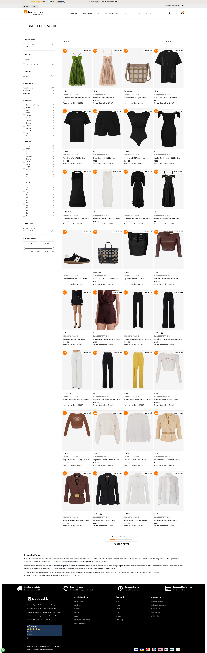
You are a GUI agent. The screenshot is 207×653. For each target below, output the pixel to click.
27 (27, 190)
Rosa (27, 174)
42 (27, 213)
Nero (27, 172)
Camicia (28, 115)
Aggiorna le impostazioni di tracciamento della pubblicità (40, 649)
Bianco (28, 151)
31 (27, 200)
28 (27, 192)
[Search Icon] (169, 13)
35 (27, 205)
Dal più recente (167, 41)
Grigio (28, 167)
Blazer (28, 107)
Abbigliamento (28, 88)
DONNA (26, 6)
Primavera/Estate (29, 231)
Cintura (28, 123)
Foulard (28, 131)
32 (27, 203)
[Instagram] (31, 638)
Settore (28, 71)
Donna (25, 76)
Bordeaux (29, 156)
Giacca (28, 133)
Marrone (29, 169)
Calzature (26, 93)
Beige (28, 149)
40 (27, 210)
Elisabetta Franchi (32, 64)
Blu (27, 154)
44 (27, 215)
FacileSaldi (57, 575)
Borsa (28, 113)
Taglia (27, 182)
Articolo (28, 100)
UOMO (34, 6)
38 (27, 208)
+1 (131, 152)
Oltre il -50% (30, 47)
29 (27, 195)
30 (27, 197)
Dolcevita (29, 128)
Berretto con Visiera (32, 105)
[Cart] (182, 14)
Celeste (28, 159)
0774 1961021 (180, 5)
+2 (70, 152)
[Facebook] (27, 638)
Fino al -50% (30, 44)
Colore (28, 141)
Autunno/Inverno (29, 228)
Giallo (28, 164)
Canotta (28, 118)
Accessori (26, 90)
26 (27, 187)
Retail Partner (58, 646)
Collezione (29, 224)
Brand (27, 54)
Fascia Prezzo (30, 238)
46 (66, 91)
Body (27, 110)
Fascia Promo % (31, 39)
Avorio (28, 146)
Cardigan (29, 120)
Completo (29, 125)
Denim (28, 161)
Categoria (29, 83)
